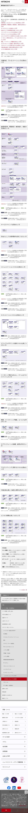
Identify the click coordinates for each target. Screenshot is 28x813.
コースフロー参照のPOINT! (9, 630)
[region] (14, 801)
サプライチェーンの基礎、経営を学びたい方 (11, 43)
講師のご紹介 (5, 688)
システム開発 (6, 656)
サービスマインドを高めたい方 (8, 28)
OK (6, 810)
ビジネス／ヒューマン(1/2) (10, 675)
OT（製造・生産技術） (8, 685)
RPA (4, 640)
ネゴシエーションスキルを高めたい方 (10, 34)
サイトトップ (3, 9)
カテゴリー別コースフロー (8, 627)
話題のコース (5, 617)
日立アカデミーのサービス (12, 9)
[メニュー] (26, 1)
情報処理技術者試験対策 (8, 659)
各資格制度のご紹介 (6, 624)
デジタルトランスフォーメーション (11, 637)
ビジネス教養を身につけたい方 (8, 49)
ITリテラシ (5, 662)
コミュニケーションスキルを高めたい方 (10, 32)
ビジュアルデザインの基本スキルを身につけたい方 (13, 36)
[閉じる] (26, 792)
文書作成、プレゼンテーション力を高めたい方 (12, 22)
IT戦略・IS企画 (6, 653)
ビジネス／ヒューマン (8, 672)
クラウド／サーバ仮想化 (8, 643)
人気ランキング (5, 620)
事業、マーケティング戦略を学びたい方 (10, 41)
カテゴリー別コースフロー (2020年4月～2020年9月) (16, 10)
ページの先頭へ (22, 589)
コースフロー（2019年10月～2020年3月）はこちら (14, 20)
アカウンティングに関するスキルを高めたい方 (12, 45)
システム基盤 (6, 650)
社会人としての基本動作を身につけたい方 (11, 30)
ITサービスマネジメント (8, 646)
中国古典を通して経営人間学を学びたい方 (11, 47)
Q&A (3, 605)
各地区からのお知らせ (7, 695)
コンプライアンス (7, 669)
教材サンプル (5, 698)
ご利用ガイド (5, 595)
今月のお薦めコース (6, 614)
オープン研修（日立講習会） (8, 608)
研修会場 (4, 691)
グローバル (5, 682)
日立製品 (5, 633)
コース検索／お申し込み (7, 611)
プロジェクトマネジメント (9, 666)
